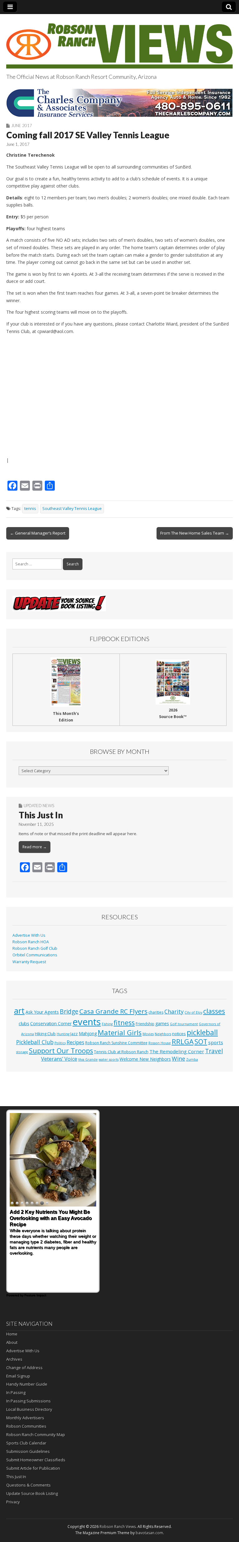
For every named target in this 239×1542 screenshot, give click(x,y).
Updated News (39, 805)
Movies (148, 1034)
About (11, 1342)
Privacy (13, 1502)
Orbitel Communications (34, 955)
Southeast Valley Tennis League (72, 508)
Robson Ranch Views (118, 1526)
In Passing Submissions (28, 1401)
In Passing (16, 1392)
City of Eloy (193, 1012)
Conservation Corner (51, 1023)
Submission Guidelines (28, 1451)
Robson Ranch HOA (30, 942)
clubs (24, 1023)
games (162, 1023)
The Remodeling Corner (176, 1051)
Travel (214, 1051)
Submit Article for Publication (33, 1468)
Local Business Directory (29, 1409)
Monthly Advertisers (25, 1418)
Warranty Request (29, 961)
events (87, 1022)
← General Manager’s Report (37, 533)
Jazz (74, 1033)
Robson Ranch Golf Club (34, 948)
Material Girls (120, 1032)
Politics (60, 1043)
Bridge (69, 1011)
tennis (30, 508)
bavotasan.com (149, 1532)
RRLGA (183, 1041)
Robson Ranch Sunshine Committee (116, 1042)
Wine (178, 1058)
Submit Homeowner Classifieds (35, 1460)
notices (179, 1033)
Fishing (107, 1024)
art (19, 1010)
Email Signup (18, 1376)
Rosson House (159, 1043)
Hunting (63, 1034)
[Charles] (119, 103)
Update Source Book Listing (32, 1493)
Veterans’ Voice (59, 1058)
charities (155, 1012)
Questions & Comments (28, 1485)
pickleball (202, 1032)
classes (214, 1011)
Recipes (75, 1042)
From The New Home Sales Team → (194, 533)
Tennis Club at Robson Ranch (121, 1051)
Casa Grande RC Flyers (113, 1011)
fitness (124, 1022)
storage (22, 1052)
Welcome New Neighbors (145, 1059)
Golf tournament (184, 1024)
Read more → (34, 847)
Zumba (192, 1059)
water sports (109, 1059)
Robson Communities (26, 1426)
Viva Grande (88, 1059)
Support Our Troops (61, 1050)
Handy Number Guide (26, 1384)
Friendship (145, 1023)
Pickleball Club (35, 1042)
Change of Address (24, 1367)
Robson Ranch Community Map (35, 1434)
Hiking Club (45, 1033)
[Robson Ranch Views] (119, 42)
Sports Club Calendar (26, 1443)
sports (215, 1042)
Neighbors (163, 1034)
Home (11, 1334)
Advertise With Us (28, 935)
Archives (14, 1359)
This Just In (41, 815)
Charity (174, 1011)
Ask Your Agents (42, 1012)
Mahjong (88, 1033)
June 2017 (21, 125)
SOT (200, 1041)
